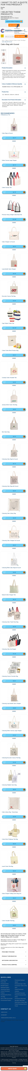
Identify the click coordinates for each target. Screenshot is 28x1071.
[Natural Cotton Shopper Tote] (14, 586)
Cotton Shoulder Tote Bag (8, 920)
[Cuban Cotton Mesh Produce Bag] (14, 342)
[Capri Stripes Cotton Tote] (14, 315)
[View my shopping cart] (22, 27)
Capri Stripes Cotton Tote (8, 323)
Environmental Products (6, 1000)
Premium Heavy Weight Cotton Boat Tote (12, 214)
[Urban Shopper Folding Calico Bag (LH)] (14, 885)
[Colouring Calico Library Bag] (14, 505)
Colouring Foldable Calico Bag (9, 785)
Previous (3, 50)
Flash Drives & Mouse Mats (21, 1002)
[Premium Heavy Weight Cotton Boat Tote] (14, 206)
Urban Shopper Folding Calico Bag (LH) (11, 893)
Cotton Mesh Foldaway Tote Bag (10, 839)
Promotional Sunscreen (20, 993)
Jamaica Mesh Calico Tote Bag (9, 404)
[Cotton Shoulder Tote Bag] (14, 912)
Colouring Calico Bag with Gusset (10, 486)
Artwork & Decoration (9, 960)
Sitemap (14, 1062)
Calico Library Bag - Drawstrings (10, 812)
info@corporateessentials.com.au (8, 1017)
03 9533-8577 (4, 1015)
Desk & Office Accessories (6, 998)
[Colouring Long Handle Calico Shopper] (14, 695)
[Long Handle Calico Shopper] (14, 260)
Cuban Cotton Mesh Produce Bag (10, 350)
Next (3, 63)
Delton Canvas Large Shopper (9, 160)
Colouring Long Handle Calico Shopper (11, 703)
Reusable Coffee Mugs (20, 1000)
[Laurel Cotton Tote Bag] (14, 858)
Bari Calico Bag (5, 432)
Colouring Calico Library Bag (9, 513)
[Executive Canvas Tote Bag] (14, 288)
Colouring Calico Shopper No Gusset (11, 540)
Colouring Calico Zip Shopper (9, 649)
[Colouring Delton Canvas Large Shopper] (14, 722)
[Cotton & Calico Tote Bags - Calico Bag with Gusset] (3, 53)
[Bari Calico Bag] (14, 423)
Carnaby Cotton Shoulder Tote (9, 377)
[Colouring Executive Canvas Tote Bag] (14, 749)
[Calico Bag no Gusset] (14, 125)
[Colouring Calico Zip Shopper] (14, 641)
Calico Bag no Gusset (7, 133)
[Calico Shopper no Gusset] (14, 233)
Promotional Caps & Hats (20, 983)
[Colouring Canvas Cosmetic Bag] (14, 668)
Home (3, 40)
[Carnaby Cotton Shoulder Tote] (14, 369)
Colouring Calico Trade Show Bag (10, 622)
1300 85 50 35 (4, 1012)
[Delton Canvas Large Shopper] (14, 152)
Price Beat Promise (8, 952)
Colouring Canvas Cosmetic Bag (10, 676)
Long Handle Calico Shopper (9, 269)
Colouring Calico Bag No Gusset (10, 459)
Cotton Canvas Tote (7, 187)
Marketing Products (5, 987)
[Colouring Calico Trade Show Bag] (14, 613)
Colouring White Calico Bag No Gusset (11, 567)
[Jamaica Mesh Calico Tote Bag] (14, 396)
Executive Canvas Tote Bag (8, 296)
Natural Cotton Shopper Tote (9, 594)
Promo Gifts (3, 981)
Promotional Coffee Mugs (20, 998)
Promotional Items (5, 983)
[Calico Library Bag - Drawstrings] (14, 804)
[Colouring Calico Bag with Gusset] (14, 478)
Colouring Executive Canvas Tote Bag (11, 757)
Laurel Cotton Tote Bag (7, 866)
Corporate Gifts (4, 980)
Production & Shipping (9, 964)
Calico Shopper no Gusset (8, 241)
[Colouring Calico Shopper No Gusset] (14, 532)
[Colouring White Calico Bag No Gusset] (14, 559)
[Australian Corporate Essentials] (11, 31)
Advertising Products (5, 989)
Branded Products (5, 985)
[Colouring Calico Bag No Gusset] (14, 451)
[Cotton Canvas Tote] (14, 179)
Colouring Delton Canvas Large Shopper (12, 730)
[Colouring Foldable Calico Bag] (14, 776)
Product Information (9, 956)
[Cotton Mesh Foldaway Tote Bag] (14, 831)
